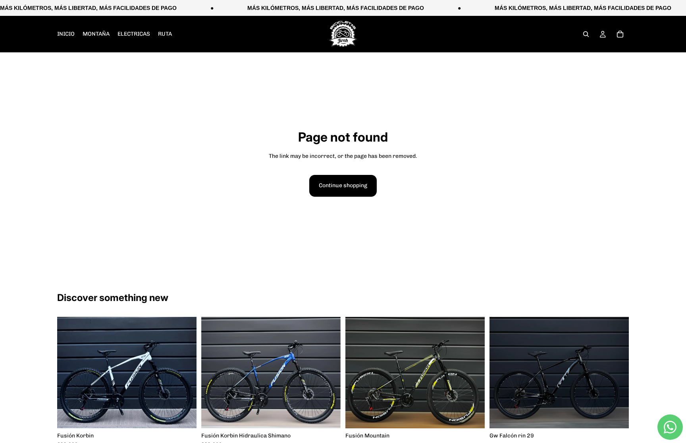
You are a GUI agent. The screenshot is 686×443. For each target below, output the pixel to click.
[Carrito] (620, 34)
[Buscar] (586, 34)
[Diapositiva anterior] (357, 373)
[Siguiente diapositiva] (473, 373)
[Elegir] (184, 416)
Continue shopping (343, 185)
